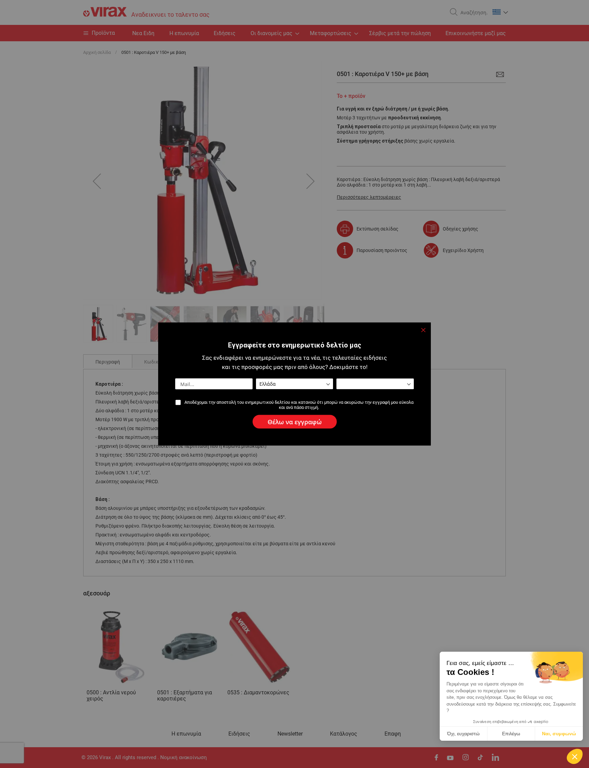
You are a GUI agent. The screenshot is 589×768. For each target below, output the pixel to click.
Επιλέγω (511, 733)
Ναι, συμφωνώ (559, 733)
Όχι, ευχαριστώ (463, 733)
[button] (575, 756)
